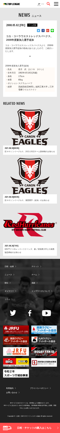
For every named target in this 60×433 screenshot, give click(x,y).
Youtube (46, 313)
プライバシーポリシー (39, 388)
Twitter (38, 30)
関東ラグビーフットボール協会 (44, 329)
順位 (6, 283)
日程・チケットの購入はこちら (34, 427)
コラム (7, 299)
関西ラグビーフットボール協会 (16, 340)
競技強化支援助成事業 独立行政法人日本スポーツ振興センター (44, 362)
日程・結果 (9, 266)
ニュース (8, 275)
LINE (52, 30)
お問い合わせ (11, 392)
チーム (34, 275)
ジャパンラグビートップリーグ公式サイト (11, 4)
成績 (33, 283)
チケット (35, 266)
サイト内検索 (48, 4)
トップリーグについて (41, 291)
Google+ (47, 30)
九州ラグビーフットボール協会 (44, 340)
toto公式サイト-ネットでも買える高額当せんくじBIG (16, 362)
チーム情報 (32, 25)
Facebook (43, 30)
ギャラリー (9, 291)
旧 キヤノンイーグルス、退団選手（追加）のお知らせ (27, 200)
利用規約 (10, 388)
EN (42, 4)
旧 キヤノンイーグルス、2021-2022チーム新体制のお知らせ (30, 151)
